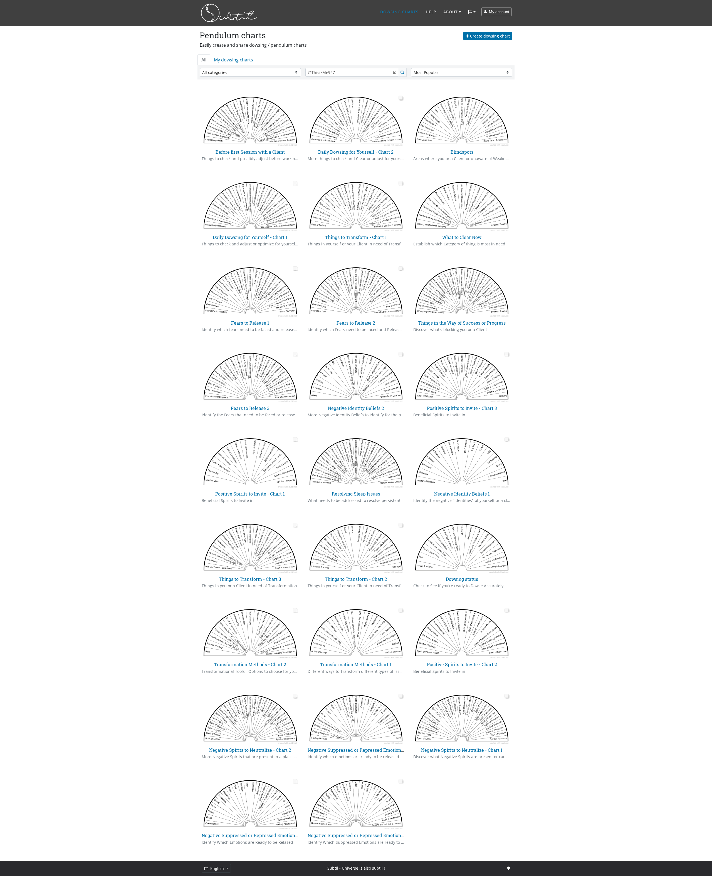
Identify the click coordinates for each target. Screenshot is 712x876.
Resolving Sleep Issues (356, 494)
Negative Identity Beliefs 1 (462, 494)
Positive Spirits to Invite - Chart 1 (250, 494)
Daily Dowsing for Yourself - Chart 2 (356, 152)
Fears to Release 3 (250, 408)
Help (431, 11)
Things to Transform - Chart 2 (356, 579)
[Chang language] (471, 12)
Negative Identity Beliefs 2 (356, 408)
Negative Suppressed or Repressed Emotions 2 (251, 835)
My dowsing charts (233, 60)
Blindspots (462, 152)
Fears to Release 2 (356, 323)
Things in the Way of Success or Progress (462, 323)
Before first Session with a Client (250, 152)
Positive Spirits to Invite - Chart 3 (462, 408)
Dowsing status (462, 579)
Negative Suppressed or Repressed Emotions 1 (357, 835)
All (203, 60)
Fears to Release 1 (250, 323)
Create (489, 36)
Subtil (332, 868)
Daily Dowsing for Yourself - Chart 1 (250, 237)
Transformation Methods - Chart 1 (356, 664)
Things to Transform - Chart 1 (356, 237)
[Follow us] (508, 868)
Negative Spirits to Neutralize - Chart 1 (462, 750)
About (450, 11)
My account (498, 11)
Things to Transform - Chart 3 (250, 579)
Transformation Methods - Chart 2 (250, 664)
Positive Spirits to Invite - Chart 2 (462, 664)
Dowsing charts (399, 11)
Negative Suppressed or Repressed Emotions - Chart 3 (365, 750)
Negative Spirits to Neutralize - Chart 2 (250, 750)
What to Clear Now (461, 237)
